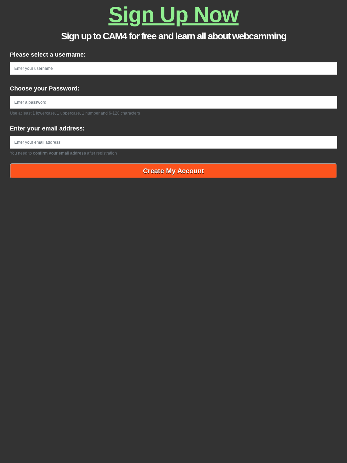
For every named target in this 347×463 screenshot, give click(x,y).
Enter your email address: (47, 128)
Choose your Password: (45, 88)
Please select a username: (48, 54)
